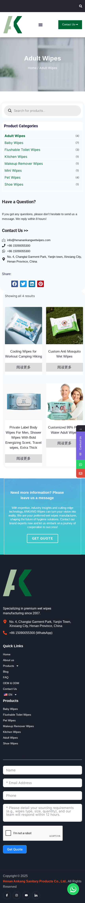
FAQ (5, 677)
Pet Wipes (13, 177)
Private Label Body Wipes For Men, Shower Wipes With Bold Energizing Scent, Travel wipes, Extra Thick (23, 438)
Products (8, 665)
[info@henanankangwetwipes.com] (80, 473)
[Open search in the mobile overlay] (42, 110)
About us (8, 660)
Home (32, 68)
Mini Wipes (13, 171)
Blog (5, 671)
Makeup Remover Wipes (24, 164)
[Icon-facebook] (7, 895)
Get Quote (15, 849)
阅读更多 (23, 367)
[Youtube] (26, 895)
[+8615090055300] (80, 464)
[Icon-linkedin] (36, 895)
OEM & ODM (11, 683)
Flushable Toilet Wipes (22, 150)
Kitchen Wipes (16, 157)
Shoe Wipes (14, 184)
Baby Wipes (14, 143)
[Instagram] (17, 895)
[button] (81, 6)
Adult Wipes (15, 136)
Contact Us (10, 688)
